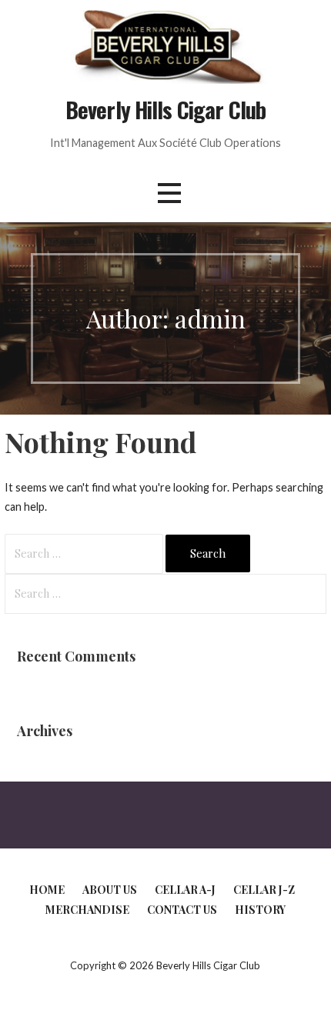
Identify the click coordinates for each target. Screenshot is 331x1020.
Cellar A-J (185, 889)
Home (47, 889)
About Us (109, 889)
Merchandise (87, 909)
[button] (169, 193)
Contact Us (182, 909)
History (260, 909)
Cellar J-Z (264, 889)
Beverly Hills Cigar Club (165, 109)
